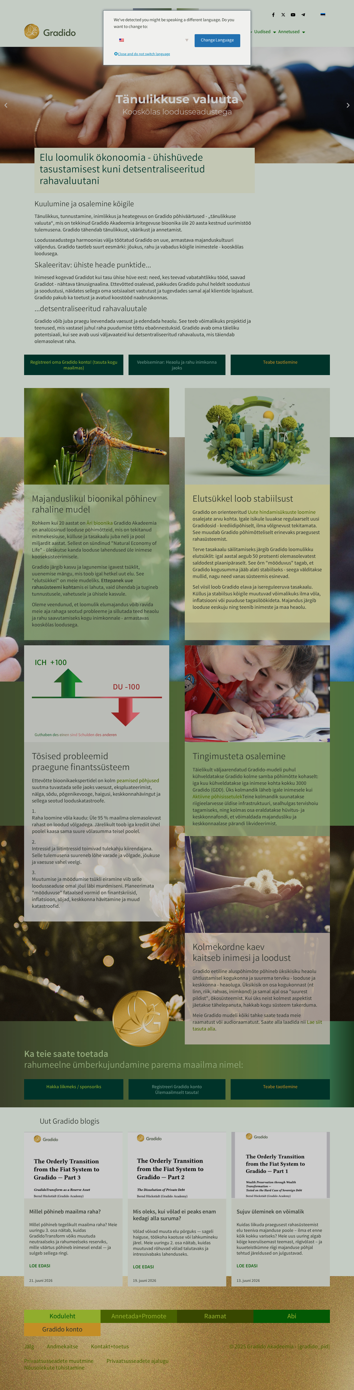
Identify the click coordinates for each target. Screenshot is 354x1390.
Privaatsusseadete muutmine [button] (59, 1361)
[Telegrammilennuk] (303, 15)
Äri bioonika (100, 523)
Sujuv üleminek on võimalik (270, 1212)
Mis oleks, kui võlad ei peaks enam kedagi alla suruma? (174, 1215)
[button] (6, 105)
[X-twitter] (283, 15)
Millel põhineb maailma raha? (65, 1212)
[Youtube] (293, 15)
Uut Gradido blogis (69, 1122)
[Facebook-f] (273, 15)
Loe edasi (39, 1266)
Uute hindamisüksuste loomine (282, 512)
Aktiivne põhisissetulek (217, 797)
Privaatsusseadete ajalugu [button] (138, 1361)
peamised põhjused (138, 781)
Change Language (217, 40)
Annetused (289, 32)
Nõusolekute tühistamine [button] (54, 1368)
